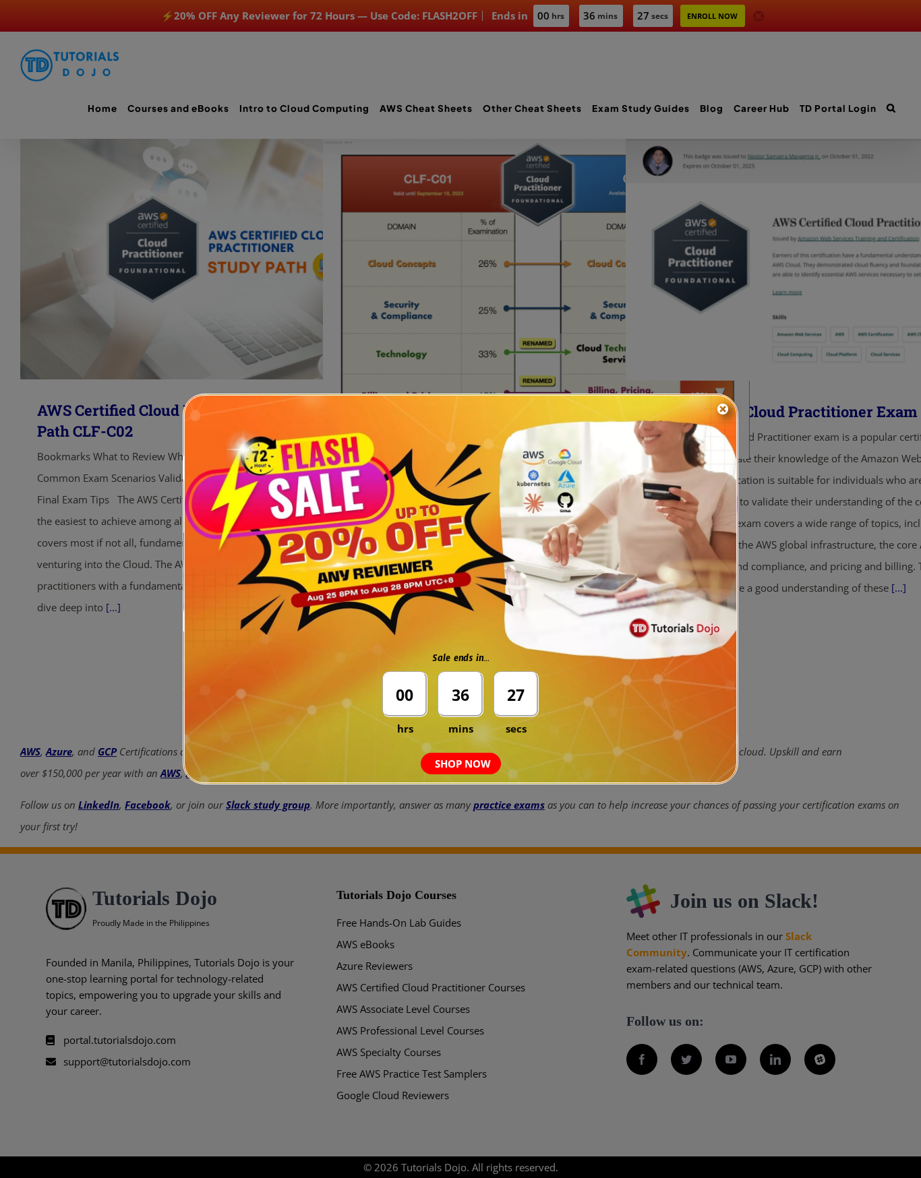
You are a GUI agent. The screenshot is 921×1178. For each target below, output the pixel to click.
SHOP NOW (463, 763)
